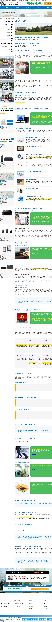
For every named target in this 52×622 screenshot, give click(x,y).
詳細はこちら (34, 454)
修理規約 (30, 608)
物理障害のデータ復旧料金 (19, 605)
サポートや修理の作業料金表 (5, 603)
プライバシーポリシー (47, 605)
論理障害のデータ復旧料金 (19, 603)
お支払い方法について (32, 605)
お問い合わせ (46, 600)
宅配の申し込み (31, 603)
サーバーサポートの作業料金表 (5, 605)
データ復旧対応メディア (18, 606)
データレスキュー (17, 600)
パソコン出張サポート (4, 600)
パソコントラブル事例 (4, 606)
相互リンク (45, 603)
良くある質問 (31, 606)
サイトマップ (46, 608)
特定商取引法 (46, 606)
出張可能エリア (31, 600)
